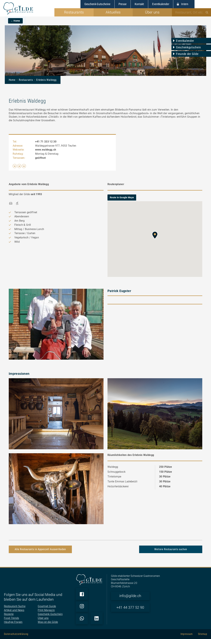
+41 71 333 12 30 (45, 141)
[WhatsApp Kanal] (82, 618)
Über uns (43, 618)
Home (12, 79)
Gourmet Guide (47, 606)
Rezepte (9, 614)
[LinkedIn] (96, 618)
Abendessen (21, 216)
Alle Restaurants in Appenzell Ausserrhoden (40, 549)
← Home (15, 20)
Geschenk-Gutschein (50, 614)
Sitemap (202, 634)
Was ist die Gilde (48, 622)
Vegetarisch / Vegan (26, 237)
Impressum (187, 634)
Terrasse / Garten (24, 233)
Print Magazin (46, 610)
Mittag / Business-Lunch (29, 229)
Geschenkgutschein (188, 47)
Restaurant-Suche (14, 606)
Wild (17, 241)
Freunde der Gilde (187, 54)
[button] (155, 235)
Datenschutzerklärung (16, 634)
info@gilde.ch (130, 596)
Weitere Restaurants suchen (170, 549)
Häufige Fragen (13, 622)
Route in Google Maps (122, 197)
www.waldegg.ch (45, 149)
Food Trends (11, 618)
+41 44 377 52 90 (130, 607)
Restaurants (26, 79)
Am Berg (19, 220)
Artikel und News (14, 610)
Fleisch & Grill (22, 224)
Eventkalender (185, 40)
